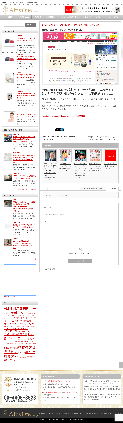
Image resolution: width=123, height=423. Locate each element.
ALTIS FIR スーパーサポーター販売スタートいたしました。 (26, 40)
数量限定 (15, 348)
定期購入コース (14, 343)
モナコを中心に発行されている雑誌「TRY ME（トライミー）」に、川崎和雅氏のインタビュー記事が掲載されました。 (80, 171)
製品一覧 (50, 413)
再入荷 (28, 341)
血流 (25, 357)
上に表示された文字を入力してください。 (80, 253)
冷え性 (33, 341)
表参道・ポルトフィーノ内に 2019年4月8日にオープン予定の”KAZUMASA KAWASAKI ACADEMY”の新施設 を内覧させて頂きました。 (24, 206)
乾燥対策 (20, 341)
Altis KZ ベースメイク (26, 315)
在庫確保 (6, 343)
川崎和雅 (91, 25)
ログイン (99, 17)
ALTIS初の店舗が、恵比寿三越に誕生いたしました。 (110, 166)
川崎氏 (97, 25)
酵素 (29, 356)
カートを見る (113, 17)
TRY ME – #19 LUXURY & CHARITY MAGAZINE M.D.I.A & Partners (59, 138)
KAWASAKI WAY (11, 331)
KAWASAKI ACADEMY (17, 329)
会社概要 (118, 413)
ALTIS (61, 25)
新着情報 (42, 413)
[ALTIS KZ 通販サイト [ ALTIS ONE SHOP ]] (20, 13)
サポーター (15, 338)
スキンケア (27, 339)
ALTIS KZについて (54, 17)
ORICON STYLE (73, 25)
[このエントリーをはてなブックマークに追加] (62, 130)
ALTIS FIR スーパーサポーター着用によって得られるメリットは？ (26, 59)
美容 (10, 356)
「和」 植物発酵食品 (15, 334)
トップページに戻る (49, 269)
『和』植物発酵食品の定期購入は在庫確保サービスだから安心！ (26, 96)
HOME (9, 17)
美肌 (16, 356)
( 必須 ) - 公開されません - (54, 214)
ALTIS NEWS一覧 (31, 259)
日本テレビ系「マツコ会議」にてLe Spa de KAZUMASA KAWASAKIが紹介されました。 (24, 139)
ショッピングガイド (84, 17)
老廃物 (22, 357)
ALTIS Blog (39, 17)
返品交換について (78, 413)
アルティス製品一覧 (69, 17)
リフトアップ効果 (12, 341)
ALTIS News (24, 17)
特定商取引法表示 (92, 413)
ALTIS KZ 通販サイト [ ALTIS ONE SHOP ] (59, 419)
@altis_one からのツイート (12, 296)
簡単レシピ (21, 352)
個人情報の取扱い (106, 413)
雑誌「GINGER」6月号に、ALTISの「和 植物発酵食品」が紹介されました (95, 168)
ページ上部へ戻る (121, 365)
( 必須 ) (48, 207)
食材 (13, 360)
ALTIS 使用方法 (20, 321)
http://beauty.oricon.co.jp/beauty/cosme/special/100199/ (63, 116)
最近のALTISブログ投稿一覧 (27, 189)
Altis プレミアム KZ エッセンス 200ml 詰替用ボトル (19, 326)
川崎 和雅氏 (83, 25)
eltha (65, 25)
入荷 (24, 341)
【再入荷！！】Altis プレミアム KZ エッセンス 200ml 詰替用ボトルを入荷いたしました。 (102, 138)
